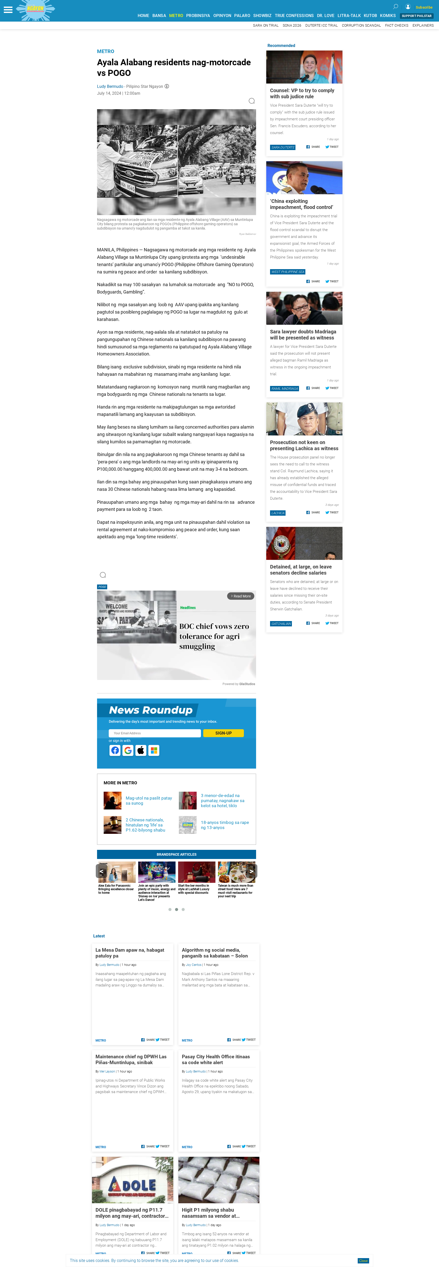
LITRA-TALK (349, 15)
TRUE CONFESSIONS (294, 15)
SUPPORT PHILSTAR (417, 16)
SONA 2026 (292, 25)
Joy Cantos (193, 965)
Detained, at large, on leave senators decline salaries (301, 570)
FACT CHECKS (397, 25)
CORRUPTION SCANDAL (361, 25)
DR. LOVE (326, 15)
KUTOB (370, 15)
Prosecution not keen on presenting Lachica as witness (304, 445)
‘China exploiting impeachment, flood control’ (301, 204)
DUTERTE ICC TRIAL (321, 25)
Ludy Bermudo (110, 86)
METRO (176, 15)
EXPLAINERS (423, 25)
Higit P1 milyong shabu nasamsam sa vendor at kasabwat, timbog (209, 1213)
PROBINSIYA (198, 15)
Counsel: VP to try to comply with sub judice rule (302, 93)
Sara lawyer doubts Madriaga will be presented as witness (303, 335)
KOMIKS (388, 15)
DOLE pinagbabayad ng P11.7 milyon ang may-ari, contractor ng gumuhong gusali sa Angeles (131, 1213)
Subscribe (424, 7)
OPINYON (222, 15)
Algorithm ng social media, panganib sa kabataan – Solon (215, 953)
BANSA (159, 15)
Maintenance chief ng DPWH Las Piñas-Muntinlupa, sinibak (131, 1059)
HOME (143, 15)
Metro (105, 51)
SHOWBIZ (262, 15)
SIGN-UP (223, 733)
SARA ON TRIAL (265, 25)
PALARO (242, 15)
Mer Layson (107, 1071)
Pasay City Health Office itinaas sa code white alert (216, 1059)
